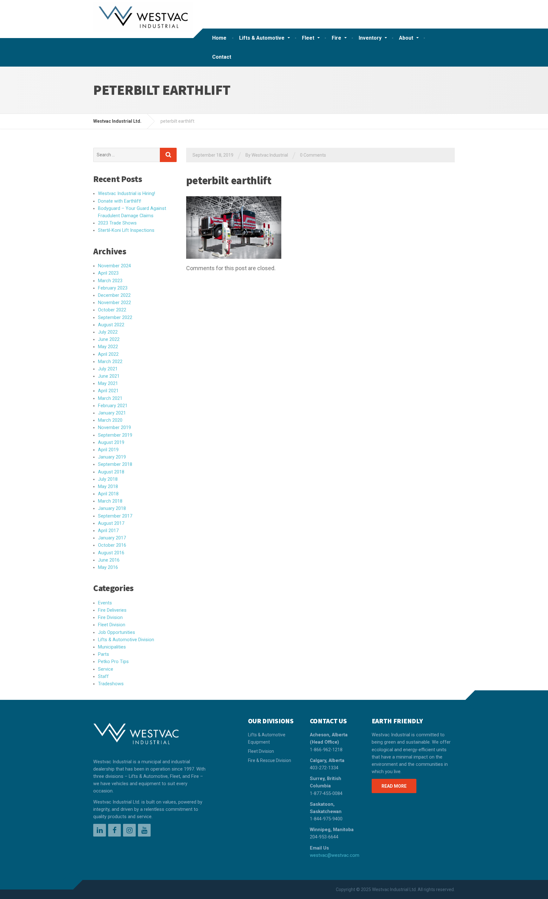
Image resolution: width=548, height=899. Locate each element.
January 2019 (112, 457)
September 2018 (115, 464)
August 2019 (111, 442)
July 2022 (108, 332)
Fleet (308, 38)
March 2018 (110, 501)
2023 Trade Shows (117, 223)
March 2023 (110, 280)
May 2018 (108, 486)
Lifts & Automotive (261, 38)
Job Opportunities (116, 632)
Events (105, 603)
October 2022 (112, 310)
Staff (103, 676)
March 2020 (110, 420)
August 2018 (111, 472)
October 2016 (112, 545)
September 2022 (115, 317)
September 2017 (115, 516)
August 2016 (111, 553)
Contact (221, 57)
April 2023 (108, 273)
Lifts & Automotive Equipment (266, 738)
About (406, 38)
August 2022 (111, 325)
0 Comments (313, 155)
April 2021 (108, 391)
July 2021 (108, 369)
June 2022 (109, 339)
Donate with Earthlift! (119, 201)
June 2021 (109, 376)
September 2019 (115, 435)
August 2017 (111, 523)
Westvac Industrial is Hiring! (126, 193)
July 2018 (108, 479)
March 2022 (110, 361)
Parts (103, 654)
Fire (336, 38)
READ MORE (394, 786)
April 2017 (108, 530)
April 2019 (108, 450)
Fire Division (110, 617)
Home (219, 38)
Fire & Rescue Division (269, 760)
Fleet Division (111, 625)
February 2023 (112, 288)
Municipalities (112, 647)
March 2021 (110, 398)
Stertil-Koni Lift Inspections (126, 230)
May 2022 (108, 346)
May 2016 (108, 567)
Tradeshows (111, 684)
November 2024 (114, 266)
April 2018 (108, 494)
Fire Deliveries (112, 610)
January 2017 (112, 538)
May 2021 (108, 383)
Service (105, 669)
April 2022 (108, 354)
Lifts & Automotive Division (126, 639)
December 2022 (114, 295)
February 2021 (112, 405)
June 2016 (109, 560)
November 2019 (114, 427)
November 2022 (114, 302)
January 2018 (112, 508)
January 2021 (112, 413)
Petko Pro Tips (113, 661)
